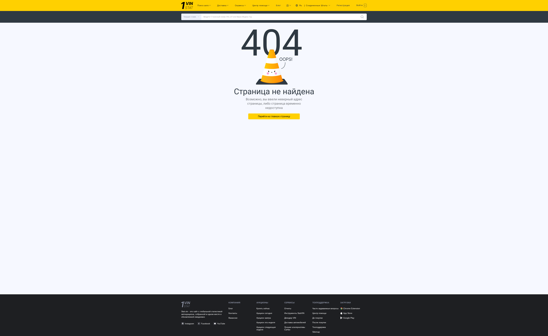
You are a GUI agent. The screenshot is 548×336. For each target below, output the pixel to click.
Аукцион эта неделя (265, 322)
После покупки (319, 322)
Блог (278, 5)
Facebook (205, 323)
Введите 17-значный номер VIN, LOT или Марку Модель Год (227, 17)
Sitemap (316, 332)
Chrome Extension (351, 308)
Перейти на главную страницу (274, 116)
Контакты (233, 313)
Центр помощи (319, 313)
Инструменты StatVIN (294, 313)
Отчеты (287, 308)
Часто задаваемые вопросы (325, 308)
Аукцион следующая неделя (266, 328)
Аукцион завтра (263, 318)
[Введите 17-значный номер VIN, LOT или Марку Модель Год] (362, 17)
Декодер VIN (290, 318)
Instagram (189, 323)
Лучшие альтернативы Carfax (294, 328)
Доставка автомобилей (295, 322)
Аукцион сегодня (264, 313)
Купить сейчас (263, 308)
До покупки (317, 318)
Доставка (221, 5)
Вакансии (233, 318)
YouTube (221, 323)
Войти (359, 5)
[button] (191, 17)
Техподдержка (319, 327)
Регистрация (343, 5)
